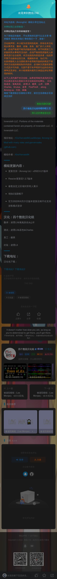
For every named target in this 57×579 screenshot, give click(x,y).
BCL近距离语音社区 (41, 112)
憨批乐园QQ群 (44, 103)
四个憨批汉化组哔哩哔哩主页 (37, 108)
